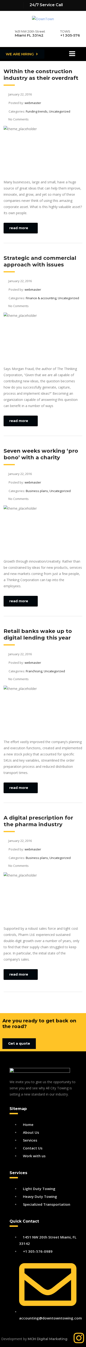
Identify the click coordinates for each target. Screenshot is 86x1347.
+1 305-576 (70, 35)
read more (18, 228)
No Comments (18, 119)
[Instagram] (79, 1338)
